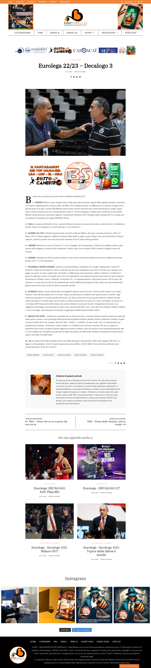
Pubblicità (31, 2)
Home (10, 2)
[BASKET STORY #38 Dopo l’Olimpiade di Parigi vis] (57, 605)
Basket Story (103, 641)
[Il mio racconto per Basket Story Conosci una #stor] (94, 605)
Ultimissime (22, 32)
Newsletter (65, 2)
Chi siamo (20, 2)
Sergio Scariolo (97, 355)
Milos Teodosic (81, 355)
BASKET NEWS (87, 641)
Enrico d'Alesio (80, 72)
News (88, 32)
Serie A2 (72, 32)
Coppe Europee (75, 60)
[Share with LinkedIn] (77, 77)
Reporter (42, 2)
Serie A (55, 32)
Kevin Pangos (48, 355)
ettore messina (33, 355)
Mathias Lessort (64, 355)
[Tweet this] (74, 77)
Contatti (53, 2)
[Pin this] (79, 77)
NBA (40, 32)
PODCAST (131, 32)
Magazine (108, 32)
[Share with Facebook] (71, 77)
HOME (33, 641)
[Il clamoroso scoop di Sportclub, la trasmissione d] (19, 605)
